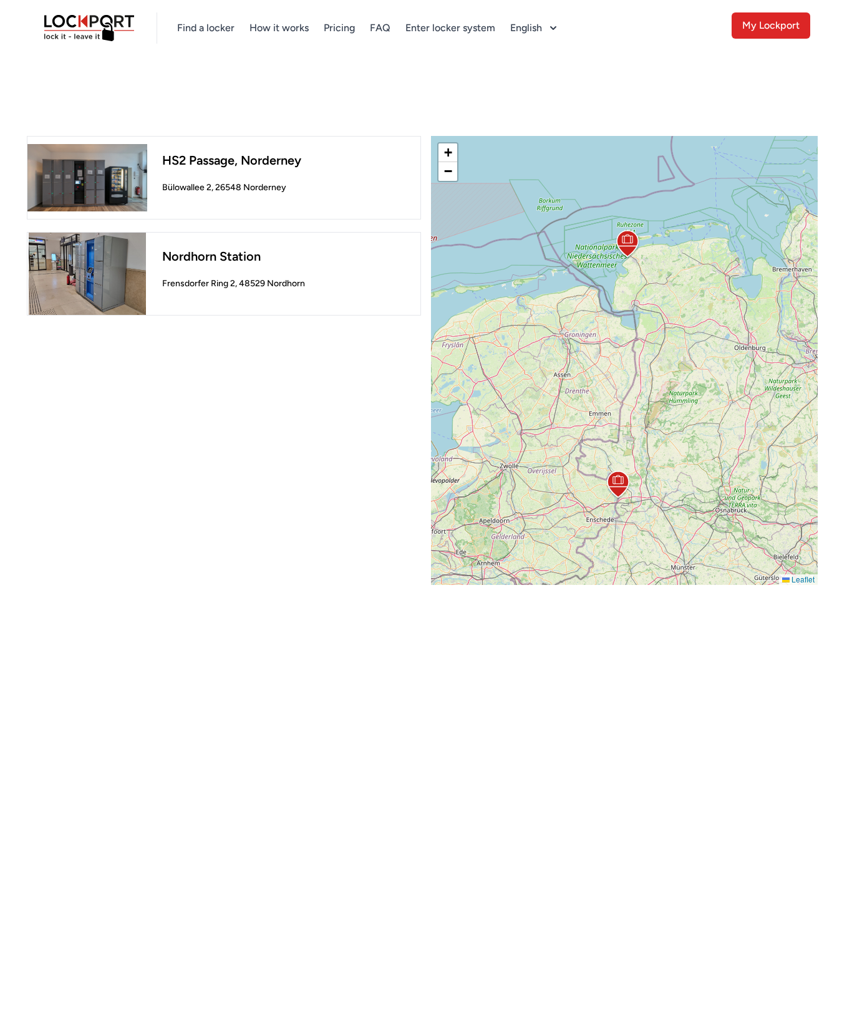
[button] (627, 244)
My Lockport (771, 25)
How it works (279, 28)
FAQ (380, 28)
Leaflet (802, 579)
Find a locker (206, 28)
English (526, 28)
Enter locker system (450, 28)
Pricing (339, 28)
